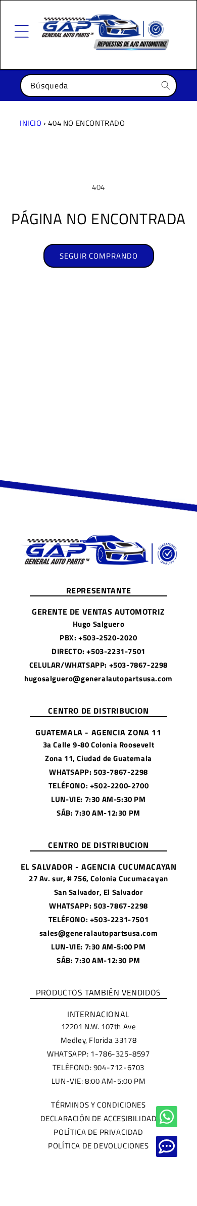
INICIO (31, 123)
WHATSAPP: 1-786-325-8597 (98, 1054)
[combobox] (98, 85)
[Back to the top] (166, 1116)
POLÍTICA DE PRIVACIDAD (98, 1132)
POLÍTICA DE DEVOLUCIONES (98, 1145)
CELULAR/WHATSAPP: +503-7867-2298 (98, 665)
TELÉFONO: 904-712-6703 (98, 1067)
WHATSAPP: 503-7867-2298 (98, 772)
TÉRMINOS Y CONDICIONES (98, 1105)
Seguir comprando (99, 256)
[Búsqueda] (166, 85)
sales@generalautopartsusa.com (98, 933)
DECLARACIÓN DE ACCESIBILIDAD (98, 1118)
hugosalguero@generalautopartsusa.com (98, 678)
